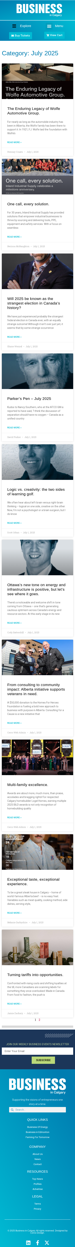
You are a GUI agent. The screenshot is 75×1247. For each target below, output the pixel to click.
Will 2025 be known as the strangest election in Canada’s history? (33, 303)
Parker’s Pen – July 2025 (29, 398)
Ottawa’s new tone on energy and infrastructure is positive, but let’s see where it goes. (36, 589)
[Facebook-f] (37, 1242)
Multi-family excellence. (27, 785)
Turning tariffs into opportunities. (35, 975)
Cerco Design (37, 1233)
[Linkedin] (28, 1242)
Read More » (14, 142)
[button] (49, 26)
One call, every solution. (28, 204)
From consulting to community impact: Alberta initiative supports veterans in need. (36, 689)
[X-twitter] (46, 1242)
